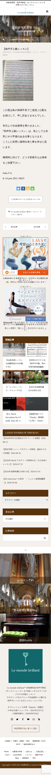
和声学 (5, 55)
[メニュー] (47, 11)
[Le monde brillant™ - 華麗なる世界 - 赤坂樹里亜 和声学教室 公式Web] (25, 666)
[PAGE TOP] (25, 550)
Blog (17, 758)
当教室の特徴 (17, 752)
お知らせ (29, 752)
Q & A (7, 755)
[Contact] (33, 719)
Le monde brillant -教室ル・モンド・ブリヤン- (30, 52)
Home (6, 752)
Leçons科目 (17, 755)
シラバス (28, 755)
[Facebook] (22, 719)
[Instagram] (12, 719)
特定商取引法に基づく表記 (25, 728)
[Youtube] (28, 719)
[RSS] (39, 719)
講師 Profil (39, 755)
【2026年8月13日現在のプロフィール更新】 (22, 438)
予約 (34, 758)
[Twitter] (17, 719)
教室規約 (25, 758)
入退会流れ (40, 752)
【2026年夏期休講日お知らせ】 (16, 471)
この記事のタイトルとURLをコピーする (25, 199)
